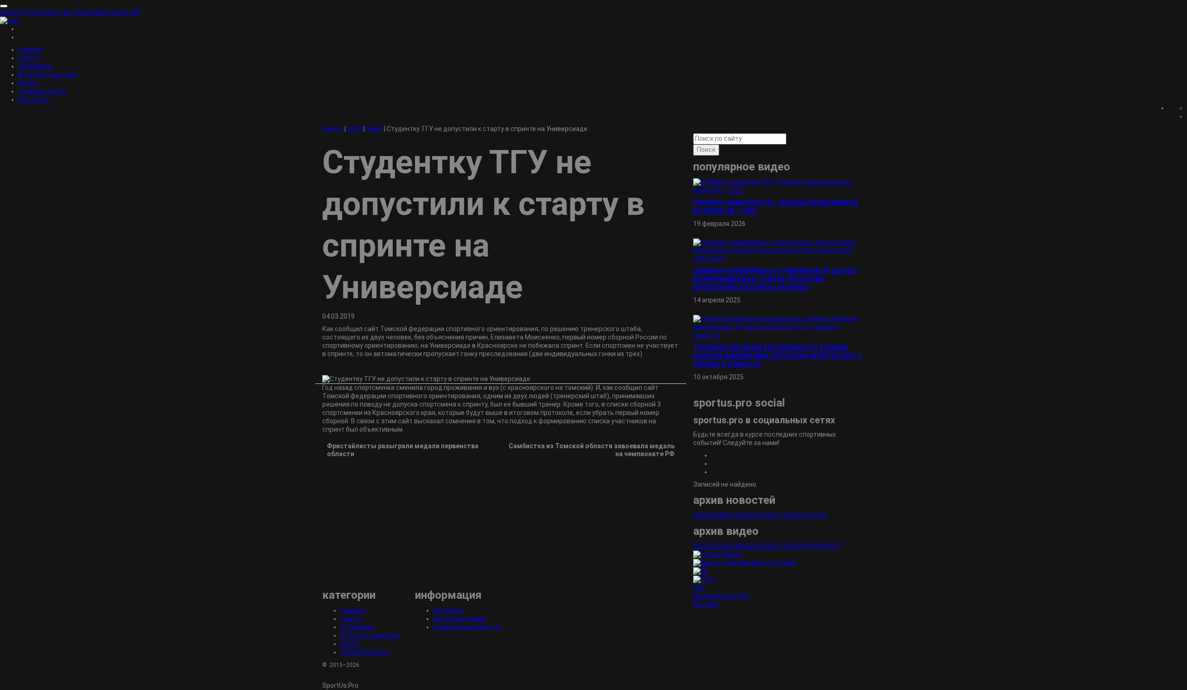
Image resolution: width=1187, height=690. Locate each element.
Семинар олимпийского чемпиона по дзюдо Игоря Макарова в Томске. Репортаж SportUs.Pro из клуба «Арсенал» (775, 279)
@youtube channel (721, 596)
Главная (31, 49)
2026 (700, 515)
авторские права (460, 618)
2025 (715, 515)
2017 (834, 546)
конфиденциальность (468, 627)
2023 (745, 515)
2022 (760, 515)
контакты (448, 610)
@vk (699, 587)
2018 (819, 515)
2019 (804, 515)
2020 (789, 515)
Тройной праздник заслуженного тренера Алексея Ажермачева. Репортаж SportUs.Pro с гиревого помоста (777, 356)
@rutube (706, 604)
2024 (730, 515)
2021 (774, 515)
